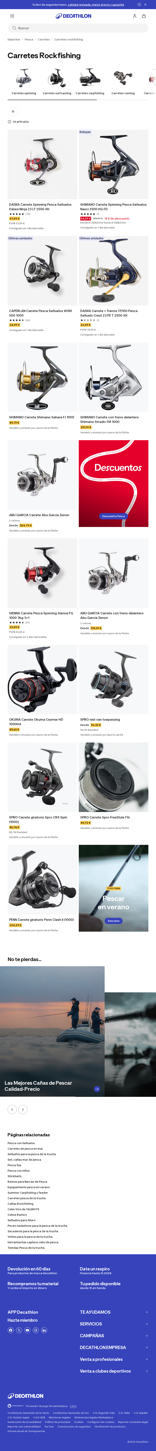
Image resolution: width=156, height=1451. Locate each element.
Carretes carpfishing (90, 93)
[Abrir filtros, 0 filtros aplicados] (13, 111)
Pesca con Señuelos (21, 1143)
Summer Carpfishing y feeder (28, 1192)
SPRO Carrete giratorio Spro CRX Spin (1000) (38, 819)
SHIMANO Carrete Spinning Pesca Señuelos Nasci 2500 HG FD (113, 207)
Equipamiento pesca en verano (29, 1187)
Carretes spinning (24, 93)
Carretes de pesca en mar (25, 1148)
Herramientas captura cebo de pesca (33, 1242)
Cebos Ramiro (17, 1214)
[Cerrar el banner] (145, 5)
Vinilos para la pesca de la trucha (30, 1236)
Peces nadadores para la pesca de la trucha (37, 1225)
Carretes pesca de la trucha (27, 1198)
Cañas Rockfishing (20, 1203)
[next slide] (22, 1109)
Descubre (113, 920)
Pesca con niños (19, 1170)
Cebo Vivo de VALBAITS (23, 1209)
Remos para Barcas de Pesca (27, 1181)
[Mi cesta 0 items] (143, 16)
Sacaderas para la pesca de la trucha (33, 1231)
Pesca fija (14, 1165)
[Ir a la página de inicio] (73, 16)
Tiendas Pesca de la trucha (26, 1247)
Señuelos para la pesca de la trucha (32, 1154)
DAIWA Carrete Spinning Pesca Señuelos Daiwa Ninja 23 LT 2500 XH (40, 207)
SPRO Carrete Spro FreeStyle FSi (105, 817)
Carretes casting (123, 93)
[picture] (42, 164)
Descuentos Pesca (113, 516)
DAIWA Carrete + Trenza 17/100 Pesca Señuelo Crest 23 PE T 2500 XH (109, 313)
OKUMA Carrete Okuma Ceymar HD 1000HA (36, 722)
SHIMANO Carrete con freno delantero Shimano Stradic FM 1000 (109, 419)
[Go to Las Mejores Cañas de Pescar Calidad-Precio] (97, 1089)
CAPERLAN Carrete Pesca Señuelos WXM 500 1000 (40, 313)
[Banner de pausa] (139, 5)
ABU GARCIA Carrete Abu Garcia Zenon (39, 515)
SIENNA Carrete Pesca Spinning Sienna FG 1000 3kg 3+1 (41, 615)
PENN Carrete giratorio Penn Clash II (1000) (41, 920)
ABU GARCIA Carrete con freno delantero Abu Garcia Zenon (112, 615)
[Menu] (12, 16)
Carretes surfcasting (57, 93)
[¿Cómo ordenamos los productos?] (9, 122)
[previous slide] (12, 1109)
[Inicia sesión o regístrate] (134, 16)
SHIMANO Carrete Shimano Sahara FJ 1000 (41, 417)
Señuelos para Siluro (21, 1220)
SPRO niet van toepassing (100, 719)
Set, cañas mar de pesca (24, 1159)
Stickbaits (14, 1176)
